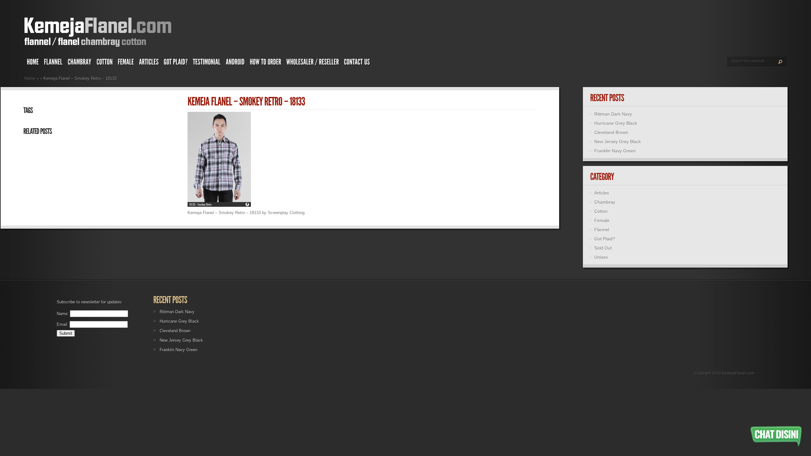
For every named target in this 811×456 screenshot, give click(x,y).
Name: (63, 313)
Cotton (601, 211)
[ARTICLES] (149, 63)
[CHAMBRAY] (79, 63)
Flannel (601, 229)
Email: (62, 324)
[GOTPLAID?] (175, 63)
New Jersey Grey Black (617, 141)
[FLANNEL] (53, 63)
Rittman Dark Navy (613, 114)
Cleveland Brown (611, 132)
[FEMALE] (126, 63)
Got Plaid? (604, 238)
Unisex (601, 257)
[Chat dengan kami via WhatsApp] (775, 436)
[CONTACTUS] (357, 63)
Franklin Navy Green (615, 150)
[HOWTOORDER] (265, 63)
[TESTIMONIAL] (206, 63)
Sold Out (603, 247)
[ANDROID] (235, 63)
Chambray (604, 202)
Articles (601, 192)
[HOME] (33, 63)
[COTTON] (104, 63)
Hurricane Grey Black (615, 123)
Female (602, 220)
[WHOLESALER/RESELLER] (313, 63)
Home (29, 78)
